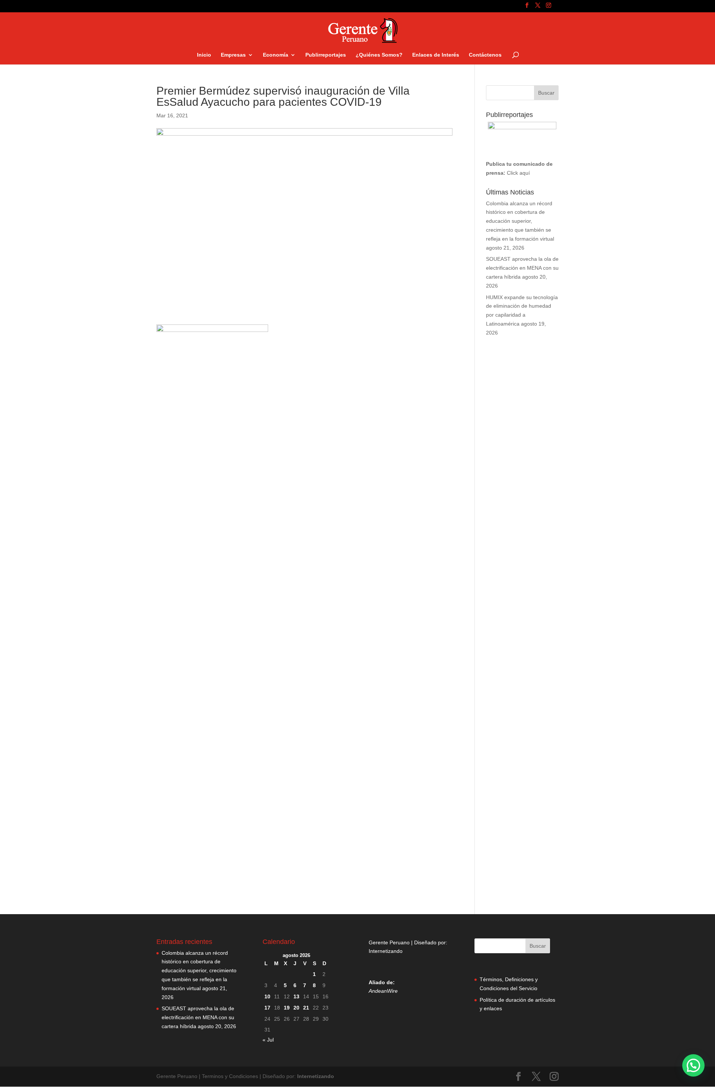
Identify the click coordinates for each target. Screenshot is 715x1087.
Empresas (233, 55)
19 (287, 1008)
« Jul (268, 1040)
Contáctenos (485, 55)
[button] (693, 1065)
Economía (275, 55)
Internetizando (386, 951)
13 (296, 996)
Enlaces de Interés (435, 55)
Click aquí (518, 173)
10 (267, 996)
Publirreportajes (325, 55)
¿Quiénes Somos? (379, 55)
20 (296, 1008)
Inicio (204, 55)
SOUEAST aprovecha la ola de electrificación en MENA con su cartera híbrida (522, 268)
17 (267, 1008)
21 (306, 1008)
